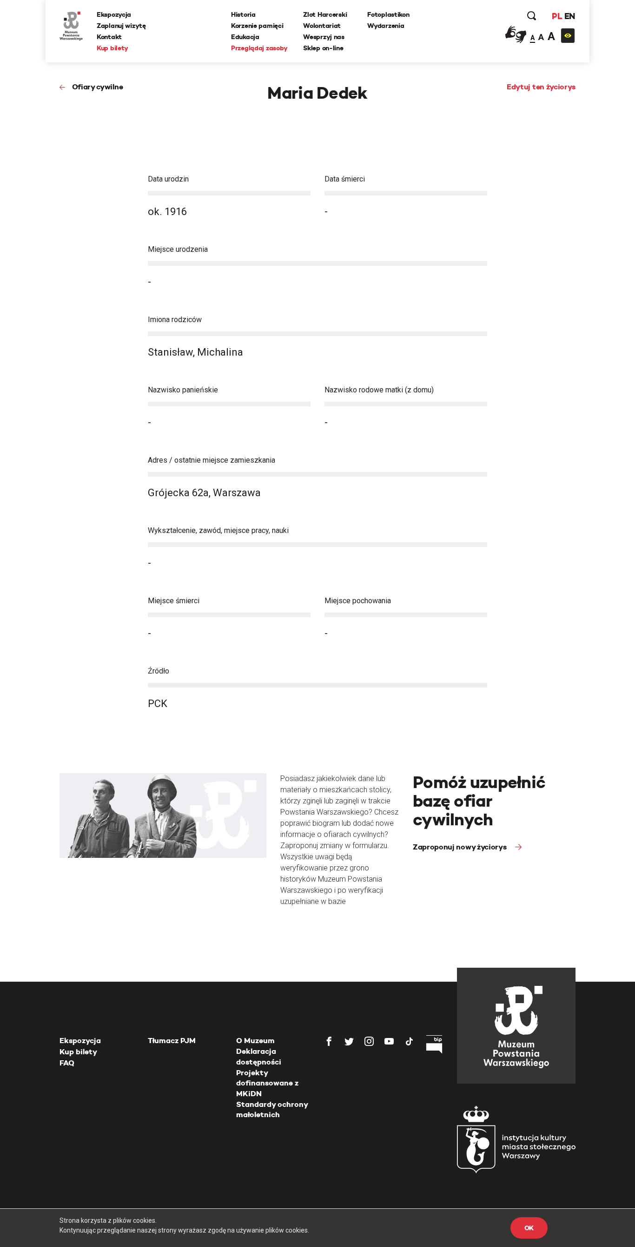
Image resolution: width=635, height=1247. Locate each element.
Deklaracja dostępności (258, 1056)
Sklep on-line (323, 48)
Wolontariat (322, 25)
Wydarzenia (385, 25)
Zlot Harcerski (325, 14)
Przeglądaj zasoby (259, 48)
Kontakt (109, 37)
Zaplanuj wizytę (121, 25)
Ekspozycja (114, 14)
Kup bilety (112, 48)
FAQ (67, 1063)
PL (557, 16)
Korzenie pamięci (257, 25)
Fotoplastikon (388, 14)
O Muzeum (255, 1040)
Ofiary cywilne (97, 87)
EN (569, 16)
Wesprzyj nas (323, 37)
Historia (243, 14)
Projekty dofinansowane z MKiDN (267, 1083)
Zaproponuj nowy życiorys (460, 847)
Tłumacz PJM (172, 1040)
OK (529, 1228)
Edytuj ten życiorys (541, 87)
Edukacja (245, 37)
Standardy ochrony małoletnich (272, 1109)
